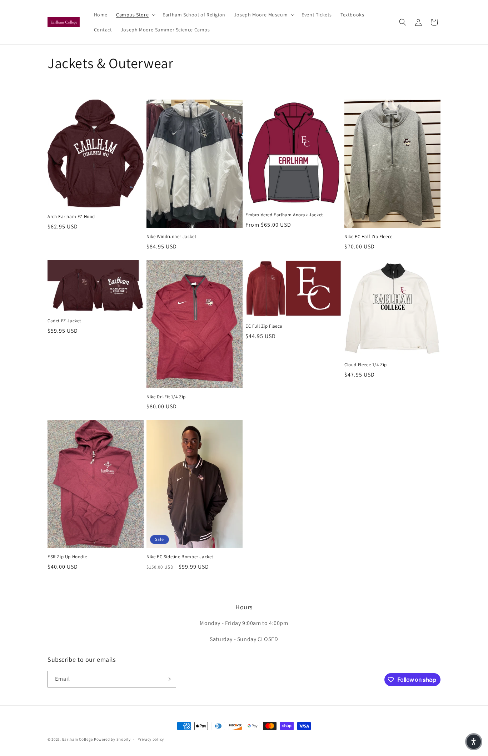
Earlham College (77, 739)
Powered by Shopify (112, 739)
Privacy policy (151, 739)
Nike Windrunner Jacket (171, 237)
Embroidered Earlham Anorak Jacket (284, 215)
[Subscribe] (168, 679)
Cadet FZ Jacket (64, 321)
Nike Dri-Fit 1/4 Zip (166, 397)
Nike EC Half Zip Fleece (368, 237)
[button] (135, 14)
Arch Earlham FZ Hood (71, 217)
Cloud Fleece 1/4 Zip (365, 365)
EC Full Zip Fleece (263, 326)
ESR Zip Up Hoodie (67, 557)
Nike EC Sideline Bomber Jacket (179, 557)
